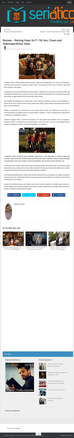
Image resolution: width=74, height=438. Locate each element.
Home (3, 2)
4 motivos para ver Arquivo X (56, 390)
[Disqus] (37, 280)
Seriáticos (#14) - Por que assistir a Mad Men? (55, 365)
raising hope (24, 49)
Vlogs (17, 2)
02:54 (18, 49)
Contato (28, 2)
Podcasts (10, 2)
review (31, 49)
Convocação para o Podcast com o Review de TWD (58, 373)
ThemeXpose (69, 435)
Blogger (17, 428)
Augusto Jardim (11, 49)
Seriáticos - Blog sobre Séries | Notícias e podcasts (16, 435)
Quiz (22, 2)
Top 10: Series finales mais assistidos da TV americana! (56, 382)
